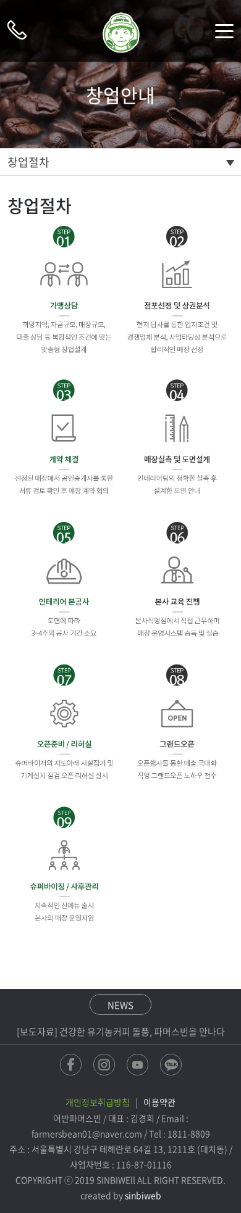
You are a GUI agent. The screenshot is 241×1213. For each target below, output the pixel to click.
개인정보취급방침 (98, 1102)
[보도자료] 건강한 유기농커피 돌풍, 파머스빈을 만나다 (121, 1031)
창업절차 (28, 162)
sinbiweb (143, 1195)
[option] (120, 1031)
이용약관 (159, 1102)
